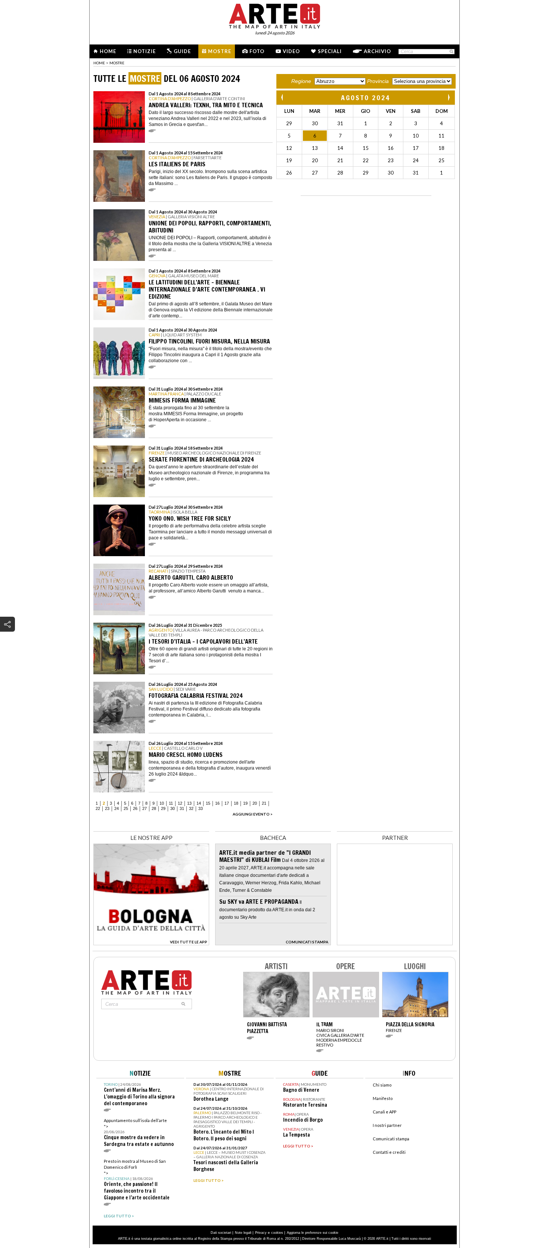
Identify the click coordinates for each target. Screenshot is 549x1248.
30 (172, 808)
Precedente (283, 97)
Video (291, 51)
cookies (277, 1233)
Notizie (144, 51)
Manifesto (383, 1098)
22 (98, 808)
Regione (301, 81)
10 (161, 803)
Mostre (219, 51)
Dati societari (221, 1233)
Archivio (377, 51)
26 (135, 808)
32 (191, 808)
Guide (182, 51)
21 (264, 803)
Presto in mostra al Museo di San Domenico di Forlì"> (137, 1180)
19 (245, 803)
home (99, 63)
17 (226, 803)
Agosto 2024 (365, 97)
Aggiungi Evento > (253, 814)
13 (189, 803)
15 (208, 803)
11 (171, 803)
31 (182, 808)
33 (200, 808)
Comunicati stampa (391, 1138)
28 (154, 808)
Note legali (243, 1233)
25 (126, 808)
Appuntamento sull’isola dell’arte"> (139, 1132)
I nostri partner (387, 1125)
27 (144, 808)
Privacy (261, 1233)
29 (163, 808)
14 (198, 803)
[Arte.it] (274, 14)
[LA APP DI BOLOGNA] (151, 943)
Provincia (378, 81)
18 (236, 803)
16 (217, 803)
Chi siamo (382, 1084)
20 (254, 803)
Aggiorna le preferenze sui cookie (312, 1233)
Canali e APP (384, 1111)
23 (107, 808)
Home (108, 51)
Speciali (330, 51)
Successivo (448, 97)
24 (116, 808)
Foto (256, 51)
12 (180, 803)
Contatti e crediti (389, 1152)
